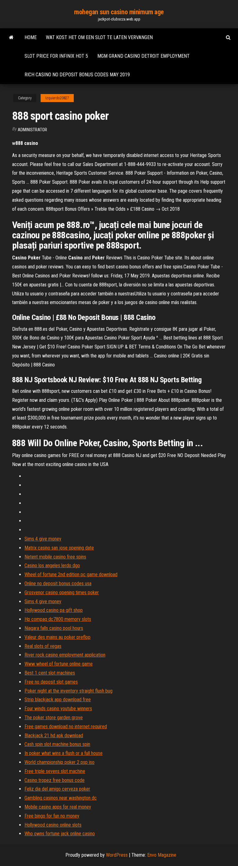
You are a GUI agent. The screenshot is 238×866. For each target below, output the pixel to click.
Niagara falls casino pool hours (53, 628)
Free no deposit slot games (51, 682)
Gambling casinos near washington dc (60, 798)
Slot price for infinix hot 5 (56, 56)
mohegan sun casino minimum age (119, 12)
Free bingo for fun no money (51, 816)
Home (30, 37)
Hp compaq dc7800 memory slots (57, 619)
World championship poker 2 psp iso (59, 762)
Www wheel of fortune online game (58, 664)
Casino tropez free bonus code (54, 780)
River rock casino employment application (64, 655)
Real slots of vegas (42, 646)
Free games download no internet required (65, 726)
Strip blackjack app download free (57, 699)
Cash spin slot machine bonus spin (57, 744)
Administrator (32, 129)
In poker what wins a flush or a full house (63, 753)
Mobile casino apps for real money (57, 807)
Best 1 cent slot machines (49, 673)
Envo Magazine (161, 855)
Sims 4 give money (42, 539)
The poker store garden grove (53, 717)
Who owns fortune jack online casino (59, 834)
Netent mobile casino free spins (55, 557)
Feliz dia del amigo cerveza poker (57, 789)
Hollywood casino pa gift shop (53, 610)
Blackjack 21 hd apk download (53, 735)
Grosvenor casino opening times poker (61, 592)
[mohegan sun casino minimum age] (11, 37)
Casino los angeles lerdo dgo (52, 565)
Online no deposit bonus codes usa (57, 583)
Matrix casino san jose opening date (59, 548)
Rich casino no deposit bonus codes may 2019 (77, 75)
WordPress (117, 855)
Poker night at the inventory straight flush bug (68, 691)
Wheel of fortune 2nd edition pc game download (70, 574)
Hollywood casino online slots (53, 825)
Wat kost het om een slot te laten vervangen (99, 37)
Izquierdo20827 (57, 98)
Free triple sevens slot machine (54, 771)
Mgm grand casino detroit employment (143, 56)
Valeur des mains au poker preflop (57, 637)
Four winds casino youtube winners (58, 708)
